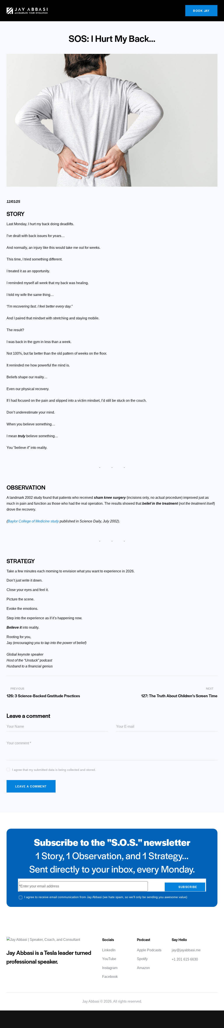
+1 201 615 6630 (185, 959)
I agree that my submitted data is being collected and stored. (54, 769)
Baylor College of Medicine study (33, 521)
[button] (178, 11)
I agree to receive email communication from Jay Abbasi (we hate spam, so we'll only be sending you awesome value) (105, 897)
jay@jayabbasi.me (186, 950)
